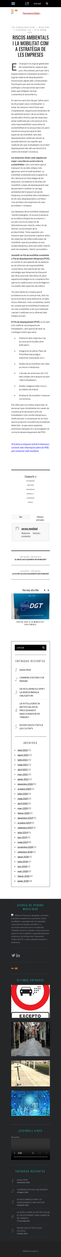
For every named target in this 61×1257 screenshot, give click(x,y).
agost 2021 (23, 754)
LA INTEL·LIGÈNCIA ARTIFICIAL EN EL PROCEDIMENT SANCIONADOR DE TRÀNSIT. (29, 710)
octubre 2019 (24, 822)
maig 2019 (23, 842)
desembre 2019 (25, 817)
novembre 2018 (25, 847)
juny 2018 (22, 866)
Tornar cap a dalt (30, 1251)
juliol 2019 (23, 832)
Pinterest (30, 489)
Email (30, 502)
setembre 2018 (25, 851)
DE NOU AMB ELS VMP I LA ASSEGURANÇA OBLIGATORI (32, 692)
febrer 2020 (23, 813)
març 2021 (23, 774)
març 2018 (23, 871)
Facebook (30, 481)
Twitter (30, 485)
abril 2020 (23, 803)
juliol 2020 (23, 793)
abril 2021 (23, 769)
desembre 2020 (25, 784)
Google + (30, 494)
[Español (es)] (12, 10)
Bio (20, 517)
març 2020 (23, 808)
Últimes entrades (40, 518)
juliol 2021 (23, 759)
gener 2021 (23, 779)
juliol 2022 (23, 750)
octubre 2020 (24, 788)
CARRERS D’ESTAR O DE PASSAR (32, 1189)
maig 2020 (23, 798)
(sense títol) (25, 669)
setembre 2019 (25, 827)
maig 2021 (23, 764)
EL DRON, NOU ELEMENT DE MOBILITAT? (30, 558)
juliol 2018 (23, 861)
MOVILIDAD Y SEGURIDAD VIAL (31, 28)
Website (26, 533)
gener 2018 (23, 880)
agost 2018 (23, 856)
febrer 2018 (23, 876)
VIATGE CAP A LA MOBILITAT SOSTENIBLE (30, 623)
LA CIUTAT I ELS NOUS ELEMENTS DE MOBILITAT (30, 572)
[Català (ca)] (16, 10)
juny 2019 (22, 837)
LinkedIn (30, 498)
